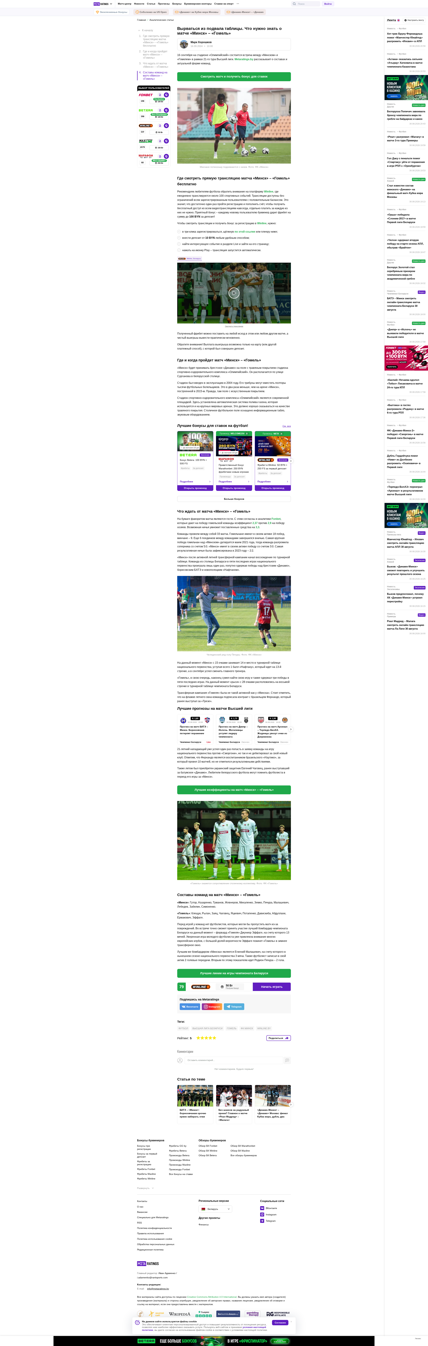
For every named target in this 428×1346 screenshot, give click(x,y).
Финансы (204, 1224)
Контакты (142, 1201)
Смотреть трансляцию (234, 326)
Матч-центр (124, 3)
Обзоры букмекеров (212, 1140)
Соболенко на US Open (153, 12)
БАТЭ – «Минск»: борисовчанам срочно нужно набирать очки (193, 1113)
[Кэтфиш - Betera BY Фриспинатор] (214, 1341)
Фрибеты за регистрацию (144, 1163)
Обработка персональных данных (155, 1244)
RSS (139, 1222)
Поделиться (276, 1038)
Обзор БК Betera (208, 1155)
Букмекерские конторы (198, 3)
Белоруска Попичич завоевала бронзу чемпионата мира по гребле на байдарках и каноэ (406, 115)
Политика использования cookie (154, 1239)
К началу (147, 30)
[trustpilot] (204, 1314)
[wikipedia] (179, 1314)
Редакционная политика (150, 1249)
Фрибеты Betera (178, 1150)
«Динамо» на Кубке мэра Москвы (198, 12)
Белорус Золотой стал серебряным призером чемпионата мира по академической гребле (401, 273)
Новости (139, 3)
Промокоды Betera (179, 1155)
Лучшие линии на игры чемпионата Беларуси (234, 973)
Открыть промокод (195, 488)
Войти (328, 4)
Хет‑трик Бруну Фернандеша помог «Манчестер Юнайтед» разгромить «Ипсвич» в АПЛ (405, 37)
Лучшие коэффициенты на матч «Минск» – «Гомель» (234, 789)
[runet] (140, 1314)
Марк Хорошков (201, 42)
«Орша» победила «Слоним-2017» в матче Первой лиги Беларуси (401, 218)
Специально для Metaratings (153, 1217)
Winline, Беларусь (194, 258)
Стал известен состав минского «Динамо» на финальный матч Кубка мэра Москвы (405, 191)
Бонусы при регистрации (144, 1147)
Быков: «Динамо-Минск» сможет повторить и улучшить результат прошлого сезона (406, 570)
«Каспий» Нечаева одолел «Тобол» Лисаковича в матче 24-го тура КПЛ (405, 383)
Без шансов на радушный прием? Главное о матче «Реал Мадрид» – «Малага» (234, 1115)
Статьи (151, 3)
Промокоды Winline (179, 1160)
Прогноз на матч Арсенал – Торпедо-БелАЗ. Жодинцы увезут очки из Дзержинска (272, 731)
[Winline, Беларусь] (146, 125)
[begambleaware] (228, 1314)
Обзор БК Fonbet (208, 1146)
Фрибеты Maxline (146, 1174)
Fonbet (276, 518)
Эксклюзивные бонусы (113, 12)
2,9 (269, 523)
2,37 (255, 523)
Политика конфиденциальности (154, 1228)
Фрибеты (185, 468)
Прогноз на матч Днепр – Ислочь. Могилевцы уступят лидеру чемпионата (233, 731)
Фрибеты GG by (177, 1146)
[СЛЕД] (291, 461)
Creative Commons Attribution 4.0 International (212, 1297)
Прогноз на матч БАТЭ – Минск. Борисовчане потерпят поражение (194, 730)
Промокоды (225, 477)
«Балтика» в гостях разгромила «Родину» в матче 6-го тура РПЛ (405, 409)
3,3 (257, 527)
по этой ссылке (245, 231)
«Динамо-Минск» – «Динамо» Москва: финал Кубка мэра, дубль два (272, 1113)
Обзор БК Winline (208, 1150)
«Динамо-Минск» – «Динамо (247, 12)
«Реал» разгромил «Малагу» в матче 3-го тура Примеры (405, 138)
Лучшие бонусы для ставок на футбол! (212, 426)
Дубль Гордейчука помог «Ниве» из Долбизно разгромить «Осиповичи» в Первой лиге (403, 461)
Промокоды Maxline (180, 1164)
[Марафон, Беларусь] (146, 156)
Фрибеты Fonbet (146, 1169)
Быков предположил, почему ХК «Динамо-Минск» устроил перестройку (405, 597)
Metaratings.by (244, 59)
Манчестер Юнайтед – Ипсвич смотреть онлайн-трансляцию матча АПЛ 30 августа (405, 543)
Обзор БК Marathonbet (243, 1146)
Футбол (183, 1028)
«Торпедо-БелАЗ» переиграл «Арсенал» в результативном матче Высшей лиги (405, 490)
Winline (268, 191)
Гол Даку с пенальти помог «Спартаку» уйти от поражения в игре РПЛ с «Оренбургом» (406, 162)
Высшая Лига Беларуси (207, 1028)
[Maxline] (146, 141)
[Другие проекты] (103, 4)
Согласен (280, 1322)
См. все (287, 426)
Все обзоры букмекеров (244, 1155)
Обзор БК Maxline (240, 1150)
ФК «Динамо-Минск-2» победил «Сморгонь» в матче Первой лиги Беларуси (405, 434)
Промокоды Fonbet (179, 1169)
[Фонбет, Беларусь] (146, 94)
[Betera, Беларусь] (146, 110)
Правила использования (150, 1233)
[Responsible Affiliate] (278, 1314)
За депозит (198, 468)
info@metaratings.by (158, 1288)
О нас (140, 1206)
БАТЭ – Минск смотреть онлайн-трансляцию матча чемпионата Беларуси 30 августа (403, 304)
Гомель (231, 1028)
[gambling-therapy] (252, 1314)
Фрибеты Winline (146, 1178)
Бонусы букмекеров (150, 1140)
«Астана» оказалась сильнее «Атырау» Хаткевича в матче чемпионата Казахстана (404, 63)
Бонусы (177, 3)
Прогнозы (164, 3)
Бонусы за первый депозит (147, 1155)
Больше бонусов (234, 499)
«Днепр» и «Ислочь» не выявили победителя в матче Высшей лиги (405, 333)
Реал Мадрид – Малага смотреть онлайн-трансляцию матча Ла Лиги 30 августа (405, 625)
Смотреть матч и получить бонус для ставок (234, 76)
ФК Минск (247, 1028)
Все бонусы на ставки (181, 1174)
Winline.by (264, 1028)
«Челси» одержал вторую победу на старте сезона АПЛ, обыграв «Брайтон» (405, 244)
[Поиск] (294, 4)
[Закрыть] (423, 1339)
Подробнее (186, 481)
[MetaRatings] (148, 1263)
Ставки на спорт (224, 3)
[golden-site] (156, 1314)
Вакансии (142, 1212)
